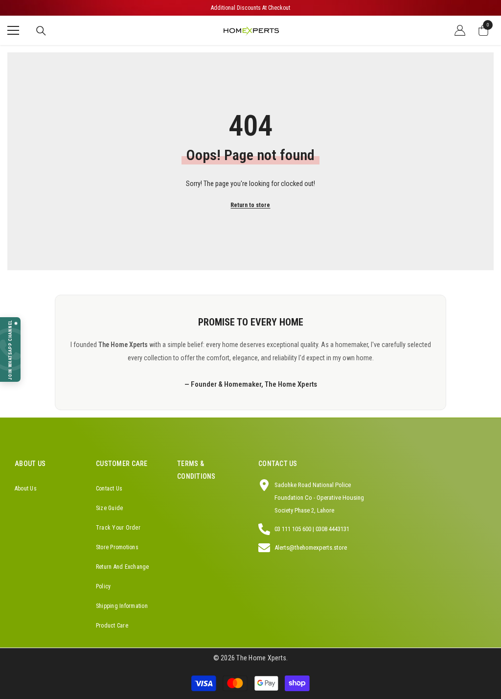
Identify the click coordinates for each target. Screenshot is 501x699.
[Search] (41, 31)
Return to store (250, 205)
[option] (250, 8)
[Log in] (460, 30)
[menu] (13, 30)
